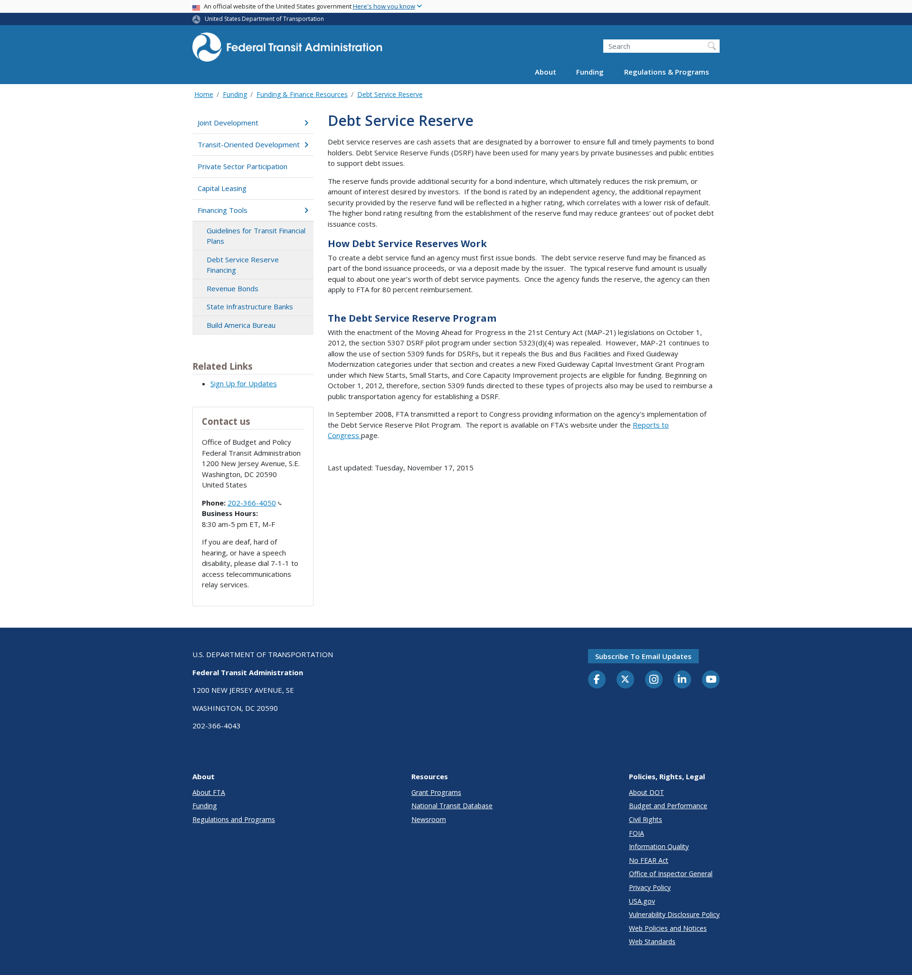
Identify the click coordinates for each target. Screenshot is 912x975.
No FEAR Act (648, 860)
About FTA (208, 792)
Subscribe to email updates (643, 656)
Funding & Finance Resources (302, 94)
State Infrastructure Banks (250, 306)
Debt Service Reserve (390, 94)
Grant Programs (436, 792)
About (545, 72)
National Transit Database (452, 805)
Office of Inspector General (670, 873)
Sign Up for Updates (243, 383)
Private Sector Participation (242, 166)
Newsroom (428, 819)
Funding (590, 72)
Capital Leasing (222, 188)
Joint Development (228, 122)
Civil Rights (645, 819)
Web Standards (652, 941)
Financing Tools (222, 210)
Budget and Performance (668, 805)
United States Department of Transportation (264, 19)
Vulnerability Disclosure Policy (674, 914)
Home (203, 94)
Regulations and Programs (233, 819)
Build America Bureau (241, 325)
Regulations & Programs (666, 72)
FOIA (636, 833)
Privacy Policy (650, 887)
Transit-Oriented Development (249, 144)
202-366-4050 (252, 502)
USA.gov (642, 901)
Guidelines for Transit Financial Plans (256, 236)
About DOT (646, 792)
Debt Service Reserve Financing (243, 265)
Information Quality (659, 846)
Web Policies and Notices (668, 928)
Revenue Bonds (232, 288)
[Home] (287, 50)
